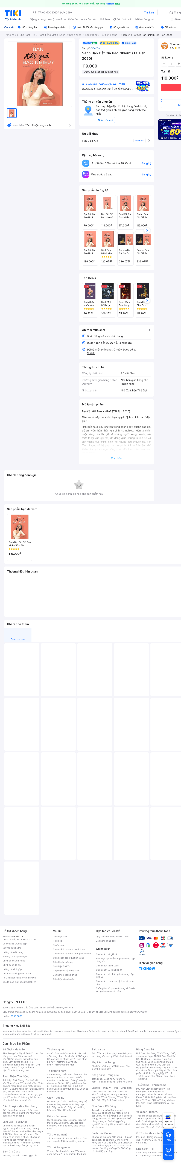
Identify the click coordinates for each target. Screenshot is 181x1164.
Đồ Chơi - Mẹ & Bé (14, 1049)
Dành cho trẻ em (17, 1094)
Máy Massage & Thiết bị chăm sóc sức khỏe (23, 1132)
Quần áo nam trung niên (65, 1088)
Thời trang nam (56, 1070)
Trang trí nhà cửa (100, 1110)
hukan (27, 1034)
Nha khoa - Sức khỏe (155, 1124)
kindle (143, 1031)
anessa (170, 1031)
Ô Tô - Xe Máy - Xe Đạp (150, 1133)
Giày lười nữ (74, 1107)
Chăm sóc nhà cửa (21, 1100)
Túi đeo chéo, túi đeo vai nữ (61, 1138)
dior (15, 1031)
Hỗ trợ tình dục (28, 1142)
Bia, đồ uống (14, 1091)
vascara (7, 1031)
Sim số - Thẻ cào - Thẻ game (162, 1127)
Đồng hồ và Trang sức (105, 1074)
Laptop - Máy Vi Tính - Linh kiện (112, 1087)
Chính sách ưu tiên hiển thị (109, 970)
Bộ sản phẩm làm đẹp (21, 1144)
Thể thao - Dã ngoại (151, 1059)
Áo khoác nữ (71, 1056)
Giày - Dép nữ (55, 1097)
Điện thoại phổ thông (19, 1113)
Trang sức (97, 1079)
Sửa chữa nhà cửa (106, 1113)
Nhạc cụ (115, 1124)
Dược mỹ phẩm (31, 1145)
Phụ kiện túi (79, 1141)
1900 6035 (16, 1016)
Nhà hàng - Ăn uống (153, 1121)
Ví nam (50, 1151)
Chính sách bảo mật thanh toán (69, 949)
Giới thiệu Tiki (60, 936)
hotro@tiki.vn (29, 977)
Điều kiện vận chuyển (64, 979)
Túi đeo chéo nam (65, 1151)
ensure (65, 1031)
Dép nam (63, 1122)
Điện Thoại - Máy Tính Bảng (20, 1106)
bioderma (83, 1031)
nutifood (133, 1031)
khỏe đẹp (73, 19)
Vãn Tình (96, 48)
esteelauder (24, 1031)
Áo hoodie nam (61, 1080)
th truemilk (38, 1031)
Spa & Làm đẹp (158, 1118)
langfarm (18, 1034)
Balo (94, 1053)
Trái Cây (7, 1080)
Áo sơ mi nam (67, 1077)
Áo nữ (50, 1053)
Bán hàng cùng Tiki (106, 940)
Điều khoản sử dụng (63, 962)
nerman (152, 1031)
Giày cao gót (53, 1101)
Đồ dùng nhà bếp (11, 1155)
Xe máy (146, 1139)
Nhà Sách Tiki (145, 1148)
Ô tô (153, 1139)
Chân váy (69, 1059)
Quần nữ (68, 1053)
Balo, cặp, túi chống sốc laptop (112, 1055)
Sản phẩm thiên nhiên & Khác (21, 1135)
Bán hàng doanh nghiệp (65, 975)
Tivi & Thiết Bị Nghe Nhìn (154, 1074)
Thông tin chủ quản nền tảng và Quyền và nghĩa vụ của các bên (115, 989)
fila (41, 1034)
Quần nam (67, 1074)
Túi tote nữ (66, 1141)
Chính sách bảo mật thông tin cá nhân (72, 953)
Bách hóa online (151, 1067)
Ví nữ (79, 1138)
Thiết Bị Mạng (109, 1097)
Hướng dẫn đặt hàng (13, 952)
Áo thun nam (53, 1074)
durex (74, 1031)
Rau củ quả (13, 1083)
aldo (115, 1031)
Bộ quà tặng (106, 1151)
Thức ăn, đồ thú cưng (19, 1097)
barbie (48, 1031)
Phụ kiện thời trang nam (111, 1067)
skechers (107, 1031)
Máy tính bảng (16, 1115)
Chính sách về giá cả (106, 954)
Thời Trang (163, 1053)
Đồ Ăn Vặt (103, 1145)
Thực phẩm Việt (29, 1083)
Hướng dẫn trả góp (12, 969)
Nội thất (106, 1115)
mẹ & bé (61, 19)
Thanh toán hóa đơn (146, 1115)
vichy (35, 1034)
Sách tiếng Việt (143, 1152)
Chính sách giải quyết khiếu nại (68, 958)
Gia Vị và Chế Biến (107, 1142)
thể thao (105, 19)
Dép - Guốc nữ (69, 1101)
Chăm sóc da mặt (12, 1125)
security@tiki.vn (28, 982)
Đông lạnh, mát (24, 1086)
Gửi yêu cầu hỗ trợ (12, 948)
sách (95, 19)
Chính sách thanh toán (107, 965)
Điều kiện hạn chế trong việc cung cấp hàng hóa (115, 960)
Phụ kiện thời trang (103, 1062)
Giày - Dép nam (56, 1116)
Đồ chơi (34, 1053)
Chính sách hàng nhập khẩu (17, 973)
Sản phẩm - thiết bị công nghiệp (156, 1072)
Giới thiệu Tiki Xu (61, 966)
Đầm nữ (59, 1053)
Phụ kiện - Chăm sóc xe (148, 1137)
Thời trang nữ (55, 1049)
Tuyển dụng (59, 945)
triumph (123, 1031)
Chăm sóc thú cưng (102, 1137)
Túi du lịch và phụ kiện (109, 1053)
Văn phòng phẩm (162, 1152)
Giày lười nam (54, 1120)
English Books (154, 1155)
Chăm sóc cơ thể (18, 1131)
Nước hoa (14, 1142)
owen (57, 1031)
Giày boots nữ (59, 1107)
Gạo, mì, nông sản (19, 1088)
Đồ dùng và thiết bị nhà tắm (112, 1118)
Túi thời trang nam (58, 1147)
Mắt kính (119, 1066)
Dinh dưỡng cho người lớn (21, 1064)
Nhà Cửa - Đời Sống (104, 1106)
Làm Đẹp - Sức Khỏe (15, 1121)
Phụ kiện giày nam (62, 1125)
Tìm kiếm (149, 12)
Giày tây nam (69, 1120)
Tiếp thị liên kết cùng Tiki (66, 970)
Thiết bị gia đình (30, 1155)
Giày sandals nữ (65, 1104)
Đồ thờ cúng (103, 1124)
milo (98, 1031)
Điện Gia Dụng (11, 1151)
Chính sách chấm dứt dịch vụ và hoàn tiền (115, 982)
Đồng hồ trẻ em (125, 1081)
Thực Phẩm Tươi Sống (16, 1076)
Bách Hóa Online (102, 1133)
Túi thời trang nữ (57, 1134)
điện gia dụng (38, 19)
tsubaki (48, 1034)
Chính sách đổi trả (12, 965)
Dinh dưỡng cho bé (18, 1062)
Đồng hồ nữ (109, 1079)
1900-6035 (17, 936)
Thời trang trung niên (63, 1064)
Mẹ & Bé (155, 1064)
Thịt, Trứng (18, 1080)
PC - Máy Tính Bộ (106, 1100)
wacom (161, 1031)
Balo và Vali (99, 1049)
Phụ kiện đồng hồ (106, 1081)
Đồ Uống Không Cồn (110, 1148)
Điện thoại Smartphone (14, 1110)
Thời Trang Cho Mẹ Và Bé (16, 1053)
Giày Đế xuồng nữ (67, 1110)
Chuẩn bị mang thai (19, 1070)
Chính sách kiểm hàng (14, 960)
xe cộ (51, 19)
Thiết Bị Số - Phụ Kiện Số (151, 1084)
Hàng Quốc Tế (145, 1049)
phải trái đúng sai (144, 19)
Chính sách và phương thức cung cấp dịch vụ (115, 975)
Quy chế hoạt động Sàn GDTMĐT (113, 936)
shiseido (7, 1034)
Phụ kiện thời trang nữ (102, 1066)
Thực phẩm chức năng (19, 1128)
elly (92, 1031)
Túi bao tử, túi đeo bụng (74, 1154)
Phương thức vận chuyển (15, 956)
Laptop (120, 1100)
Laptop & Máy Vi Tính (160, 1070)
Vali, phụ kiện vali (123, 1056)
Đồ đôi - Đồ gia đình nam (70, 1083)
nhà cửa (86, 19)
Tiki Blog (57, 940)
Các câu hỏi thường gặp (15, 943)
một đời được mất (122, 19)
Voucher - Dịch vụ (147, 1111)
